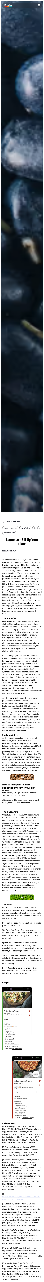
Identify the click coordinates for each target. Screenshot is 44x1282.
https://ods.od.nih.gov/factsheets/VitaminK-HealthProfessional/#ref (21, 1198)
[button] (38, 5)
